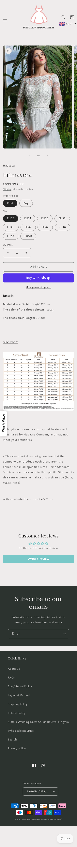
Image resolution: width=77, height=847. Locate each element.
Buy (26, 203)
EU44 (45, 227)
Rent (10, 203)
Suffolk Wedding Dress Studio (33, 819)
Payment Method (19, 695)
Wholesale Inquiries (21, 730)
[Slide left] (29, 155)
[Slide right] (47, 155)
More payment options (38, 287)
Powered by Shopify (54, 819)
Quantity (8, 244)
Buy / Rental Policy (20, 686)
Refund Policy (16, 713)
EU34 (27, 218)
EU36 (44, 218)
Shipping (7, 189)
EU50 (28, 236)
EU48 (10, 236)
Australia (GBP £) (36, 791)
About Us (14, 668)
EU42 (28, 227)
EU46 (62, 227)
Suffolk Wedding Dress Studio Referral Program (38, 722)
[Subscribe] (64, 633)
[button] (5, 19)
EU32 (10, 218)
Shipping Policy (18, 704)
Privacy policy (17, 748)
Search (12, 739)
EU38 (62, 218)
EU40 (10, 227)
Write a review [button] (38, 559)
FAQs (11, 677)
